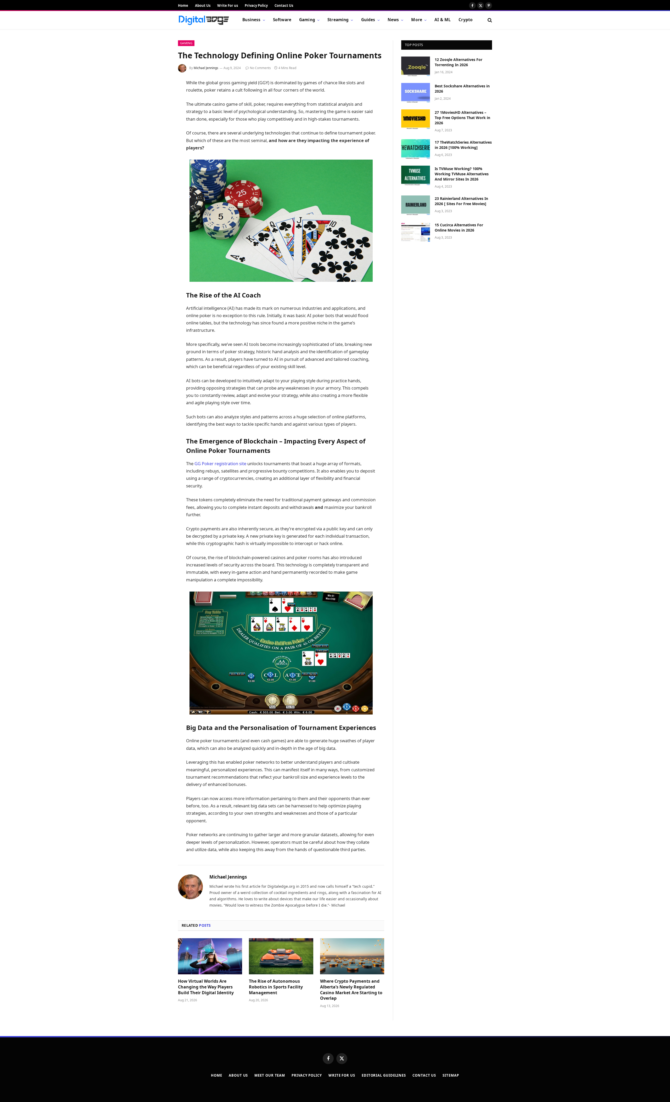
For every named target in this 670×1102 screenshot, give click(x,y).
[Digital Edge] (203, 20)
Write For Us (341, 1075)
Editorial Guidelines (384, 1075)
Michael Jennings (206, 68)
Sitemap (451, 1075)
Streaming (338, 20)
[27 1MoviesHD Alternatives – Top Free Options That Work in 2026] (415, 119)
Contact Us (284, 5)
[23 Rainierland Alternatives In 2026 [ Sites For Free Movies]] (415, 205)
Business (251, 20)
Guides (368, 20)
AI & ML (442, 20)
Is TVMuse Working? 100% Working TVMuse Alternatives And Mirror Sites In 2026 (462, 174)
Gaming (307, 20)
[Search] (489, 20)
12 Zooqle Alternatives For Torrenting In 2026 (458, 62)
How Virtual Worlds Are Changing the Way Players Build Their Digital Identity (206, 987)
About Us (202, 5)
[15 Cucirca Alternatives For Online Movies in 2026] (415, 232)
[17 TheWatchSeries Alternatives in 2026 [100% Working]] (415, 149)
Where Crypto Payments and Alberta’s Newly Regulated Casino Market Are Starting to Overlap (351, 990)
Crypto (466, 20)
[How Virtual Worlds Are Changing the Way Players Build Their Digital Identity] (210, 956)
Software (282, 20)
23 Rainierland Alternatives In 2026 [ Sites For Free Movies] (461, 201)
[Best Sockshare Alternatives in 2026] (415, 93)
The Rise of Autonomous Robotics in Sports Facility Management (276, 987)
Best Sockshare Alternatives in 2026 (462, 88)
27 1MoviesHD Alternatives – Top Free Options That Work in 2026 (462, 117)
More (416, 20)
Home (183, 5)
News (393, 20)
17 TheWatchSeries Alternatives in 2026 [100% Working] (463, 145)
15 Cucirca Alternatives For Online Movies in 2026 (459, 227)
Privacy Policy (256, 5)
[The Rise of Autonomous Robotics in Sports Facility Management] (281, 956)
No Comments (260, 68)
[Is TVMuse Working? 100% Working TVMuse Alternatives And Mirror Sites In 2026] (415, 175)
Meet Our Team (269, 1075)
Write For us (227, 5)
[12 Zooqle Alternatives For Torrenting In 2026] (415, 66)
